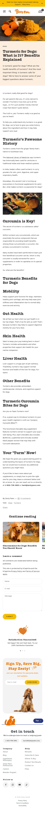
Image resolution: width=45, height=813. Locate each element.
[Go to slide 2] (22, 650)
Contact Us (29, 766)
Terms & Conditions (22, 803)
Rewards (28, 752)
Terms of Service (33, 571)
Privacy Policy (16, 571)
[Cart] (40, 11)
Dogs (5, 46)
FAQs (27, 769)
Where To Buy (30, 759)
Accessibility (23, 805)
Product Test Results (33, 762)
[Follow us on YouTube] (19, 785)
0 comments (26, 498)
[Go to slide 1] (20, 650)
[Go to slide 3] (24, 650)
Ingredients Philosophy (7, 759)
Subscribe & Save (32, 755)
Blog (4, 755)
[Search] (10, 11)
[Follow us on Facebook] (6, 785)
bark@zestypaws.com (31, 741)
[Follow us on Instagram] (13, 785)
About (5, 752)
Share (5, 508)
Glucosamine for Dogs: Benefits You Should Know (20, 546)
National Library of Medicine (17, 158)
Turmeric (17, 503)
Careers (6, 769)
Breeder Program (9, 772)
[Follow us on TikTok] (26, 785)
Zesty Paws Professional (8, 765)
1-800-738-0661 (11, 741)
